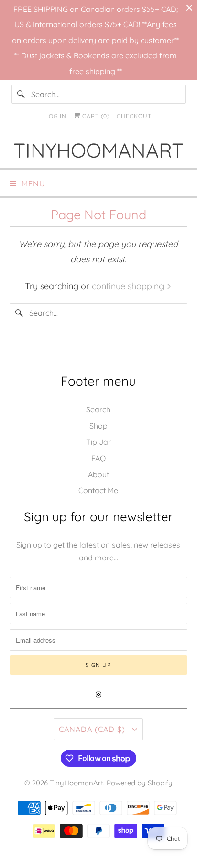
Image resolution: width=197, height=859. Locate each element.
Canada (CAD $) (93, 729)
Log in (55, 115)
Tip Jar (98, 442)
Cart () (94, 115)
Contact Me (98, 490)
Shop (98, 425)
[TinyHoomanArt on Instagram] (98, 694)
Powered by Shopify (140, 782)
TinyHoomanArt (76, 782)
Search (98, 409)
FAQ (98, 458)
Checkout (134, 115)
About (98, 474)
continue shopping (129, 285)
